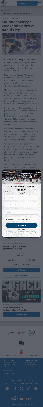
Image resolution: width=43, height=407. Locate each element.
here (18, 235)
